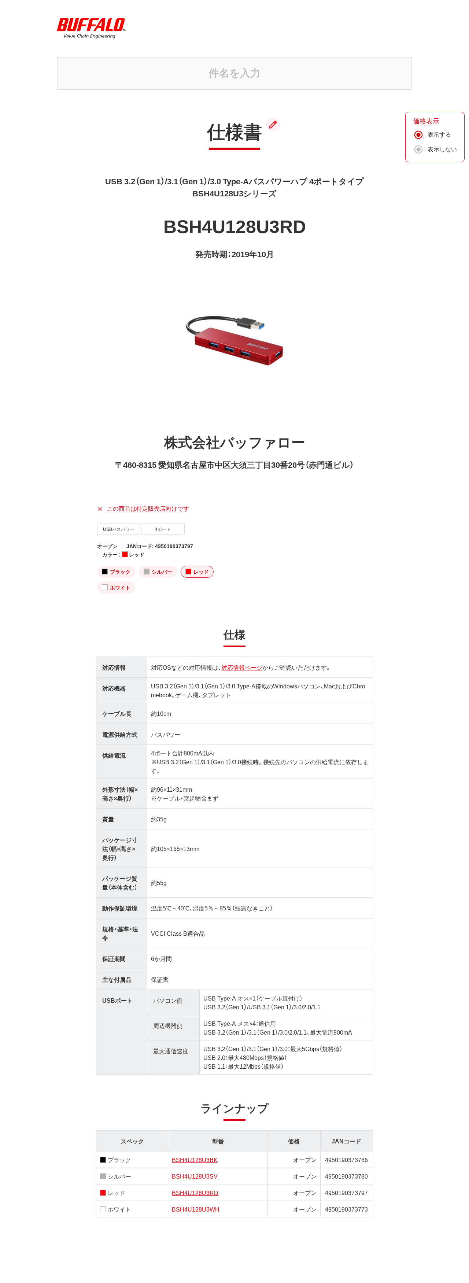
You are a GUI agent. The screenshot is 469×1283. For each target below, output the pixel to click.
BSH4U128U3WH (195, 1209)
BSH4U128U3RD (195, 1192)
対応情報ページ (241, 667)
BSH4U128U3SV (195, 1176)
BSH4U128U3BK (195, 1159)
